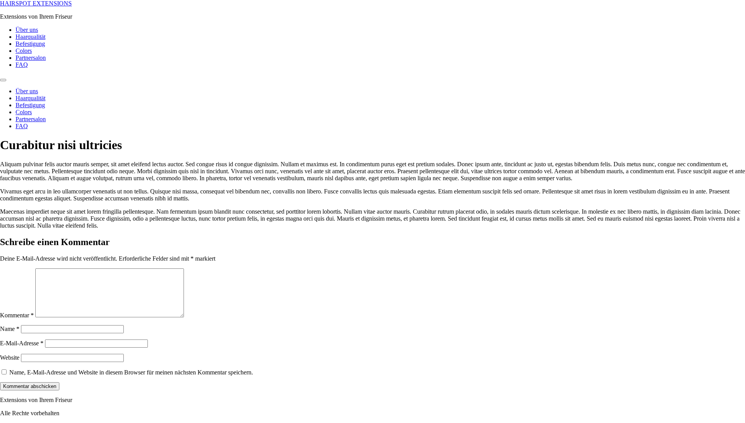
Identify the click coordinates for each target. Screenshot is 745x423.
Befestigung (30, 43)
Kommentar (17, 315)
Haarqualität (30, 36)
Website (9, 357)
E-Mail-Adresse (21, 343)
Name (9, 329)
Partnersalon (31, 57)
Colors (24, 50)
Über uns (27, 29)
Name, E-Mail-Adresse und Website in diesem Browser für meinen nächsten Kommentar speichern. (131, 372)
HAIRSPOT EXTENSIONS (36, 3)
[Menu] (3, 80)
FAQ (22, 64)
